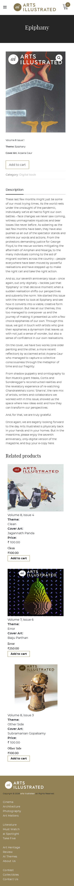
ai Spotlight (11, 834)
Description (15, 189)
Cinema (8, 802)
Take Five (9, 838)
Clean (11, 548)
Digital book (27, 175)
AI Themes (10, 856)
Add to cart (17, 164)
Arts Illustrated (27, 794)
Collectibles (11, 875)
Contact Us (10, 879)
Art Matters (11, 815)
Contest (8, 870)
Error (11, 643)
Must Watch (11, 829)
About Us (9, 861)
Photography (12, 811)
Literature (10, 825)
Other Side (14, 748)
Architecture (11, 806)
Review (8, 852)
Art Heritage (11, 847)
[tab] (15, 190)
